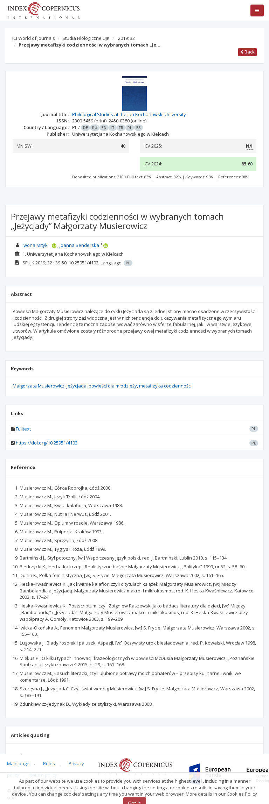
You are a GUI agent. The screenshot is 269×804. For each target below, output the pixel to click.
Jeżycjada (77, 386)
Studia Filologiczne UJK (86, 38)
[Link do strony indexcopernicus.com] (135, 766)
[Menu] (257, 10)
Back (249, 52)
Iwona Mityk (35, 245)
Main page (18, 763)
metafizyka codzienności (165, 386)
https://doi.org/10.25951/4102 (46, 443)
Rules (49, 763)
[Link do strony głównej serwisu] (43, 10)
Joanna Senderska (79, 245)
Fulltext (23, 429)
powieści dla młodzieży (113, 386)
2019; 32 (126, 38)
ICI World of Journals (33, 38)
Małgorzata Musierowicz (38, 386)
